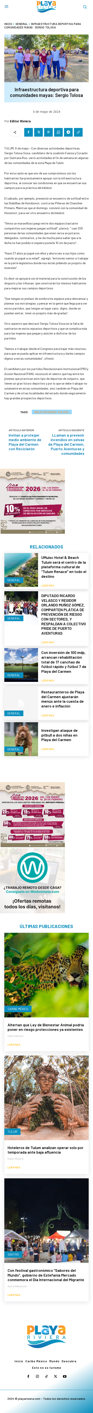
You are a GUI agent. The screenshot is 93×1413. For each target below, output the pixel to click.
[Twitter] (38, 132)
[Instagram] (37, 1376)
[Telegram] (68, 132)
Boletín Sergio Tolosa (52, 412)
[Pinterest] (48, 132)
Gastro (13, 1254)
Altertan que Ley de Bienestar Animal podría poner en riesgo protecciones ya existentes (46, 1027)
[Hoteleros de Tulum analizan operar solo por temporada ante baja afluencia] (46, 1098)
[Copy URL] (78, 132)
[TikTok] (46, 1376)
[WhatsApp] (58, 132)
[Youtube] (64, 1376)
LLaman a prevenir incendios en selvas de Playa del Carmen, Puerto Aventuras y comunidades (66, 444)
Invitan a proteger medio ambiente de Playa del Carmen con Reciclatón (25, 442)
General (22, 24)
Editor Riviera (20, 121)
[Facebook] (28, 132)
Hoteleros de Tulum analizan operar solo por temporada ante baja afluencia (45, 1150)
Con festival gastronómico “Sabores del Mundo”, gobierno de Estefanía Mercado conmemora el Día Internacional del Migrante (46, 1275)
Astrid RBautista (17, 1286)
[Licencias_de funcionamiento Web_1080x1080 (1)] (32, 501)
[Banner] (32, 880)
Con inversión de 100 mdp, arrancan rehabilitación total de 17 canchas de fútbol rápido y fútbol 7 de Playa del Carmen (63, 661)
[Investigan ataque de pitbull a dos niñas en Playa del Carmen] (21, 739)
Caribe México (18, 1009)
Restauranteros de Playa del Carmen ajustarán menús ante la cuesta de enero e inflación (62, 698)
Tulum (12, 1131)
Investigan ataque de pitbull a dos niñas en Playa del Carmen (59, 735)
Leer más (47, 585)
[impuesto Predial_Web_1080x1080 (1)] (32, 814)
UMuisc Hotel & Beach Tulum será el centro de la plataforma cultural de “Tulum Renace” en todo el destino (63, 566)
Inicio (8, 24)
